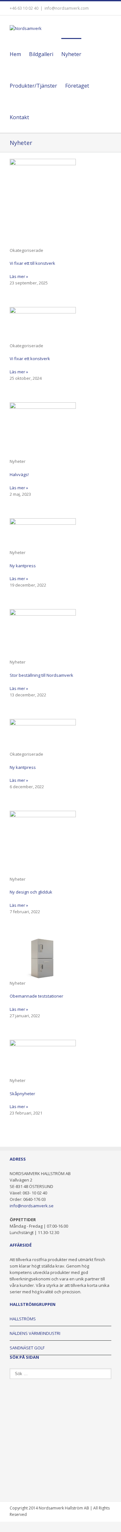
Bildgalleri (41, 54)
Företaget (77, 85)
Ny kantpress (23, 566)
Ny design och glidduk (31, 892)
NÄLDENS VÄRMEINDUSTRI (35, 1333)
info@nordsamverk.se (32, 1206)
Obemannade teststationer (36, 996)
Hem (15, 54)
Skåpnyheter (22, 1093)
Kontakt (19, 117)
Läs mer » (19, 276)
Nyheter (71, 54)
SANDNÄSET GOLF (27, 1348)
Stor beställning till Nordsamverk (41, 675)
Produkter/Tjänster (33, 85)
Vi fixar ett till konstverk (32, 263)
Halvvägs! (19, 474)
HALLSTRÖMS (23, 1319)
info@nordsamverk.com (67, 8)
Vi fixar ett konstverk (30, 358)
